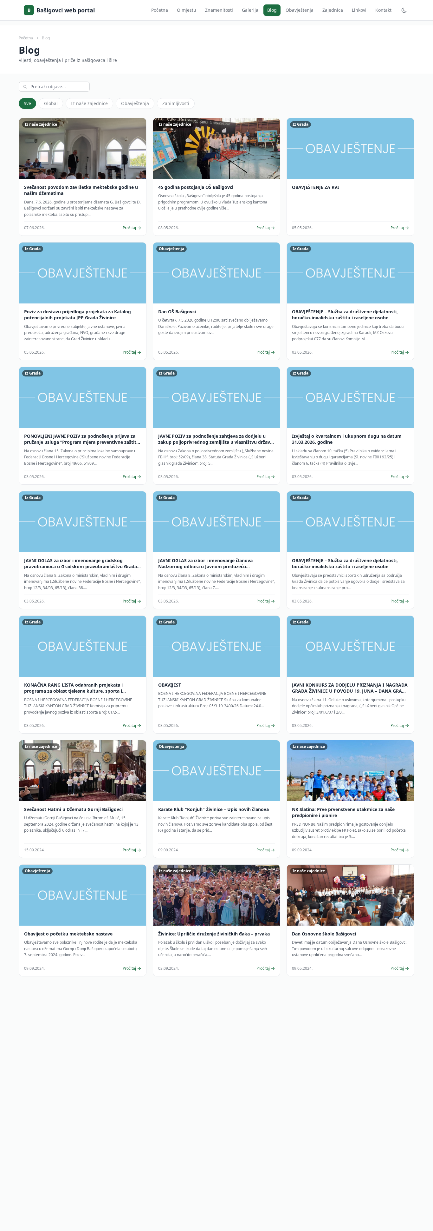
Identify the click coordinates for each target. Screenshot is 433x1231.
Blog (272, 10)
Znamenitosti (219, 10)
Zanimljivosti (175, 103)
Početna (159, 10)
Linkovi (359, 10)
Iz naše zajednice (89, 103)
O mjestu (186, 10)
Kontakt (383, 10)
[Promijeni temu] (404, 10)
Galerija (250, 10)
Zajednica (332, 10)
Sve (27, 103)
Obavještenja (299, 10)
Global (51, 103)
